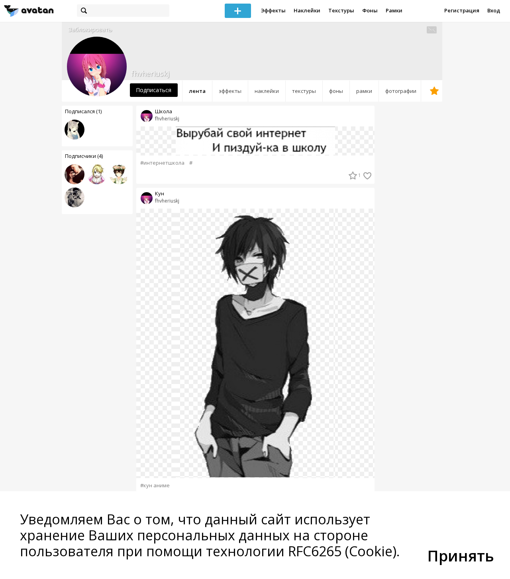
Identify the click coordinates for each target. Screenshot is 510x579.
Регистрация (461, 10)
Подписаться (153, 90)
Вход (493, 10)
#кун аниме (155, 485)
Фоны (370, 10)
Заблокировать (90, 29)
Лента (197, 91)
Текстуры (341, 10)
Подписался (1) (83, 111)
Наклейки (307, 10)
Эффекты (273, 10)
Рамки (394, 10)
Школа (163, 111)
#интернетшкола (162, 162)
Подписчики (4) (84, 156)
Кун (159, 193)
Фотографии (400, 91)
